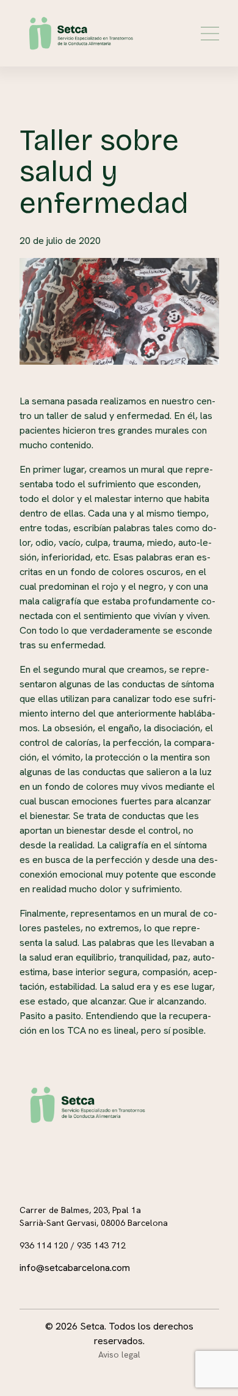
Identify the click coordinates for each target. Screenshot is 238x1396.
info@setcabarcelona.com (75, 1267)
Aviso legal (119, 1354)
